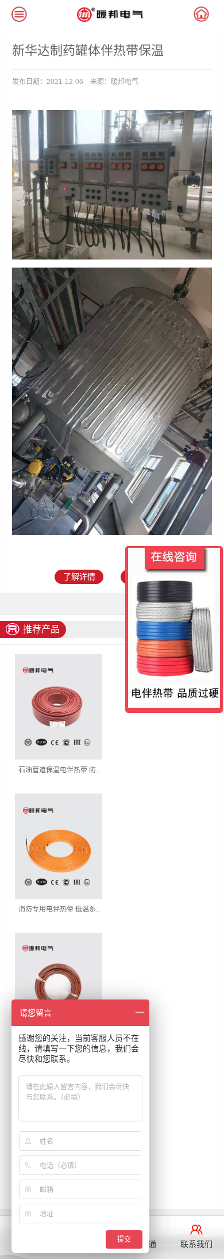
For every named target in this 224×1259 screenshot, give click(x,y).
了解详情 (79, 576)
